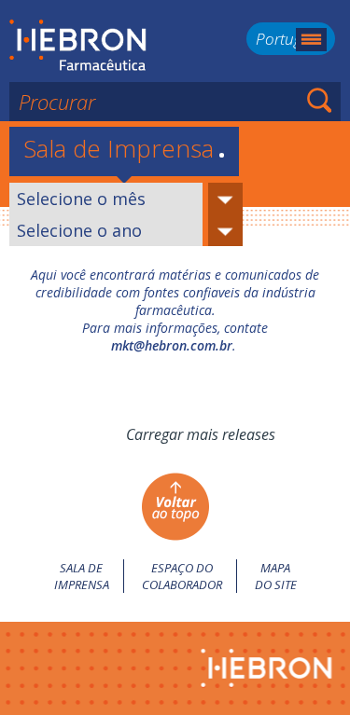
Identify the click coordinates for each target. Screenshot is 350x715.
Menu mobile (311, 39)
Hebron (78, 46)
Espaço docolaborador (182, 576)
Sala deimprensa (81, 576)
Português (291, 38)
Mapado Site (276, 576)
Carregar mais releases (200, 434)
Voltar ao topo (175, 507)
